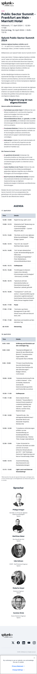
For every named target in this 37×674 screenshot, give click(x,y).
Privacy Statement (17, 666)
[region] (18, 664)
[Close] (34, 658)
